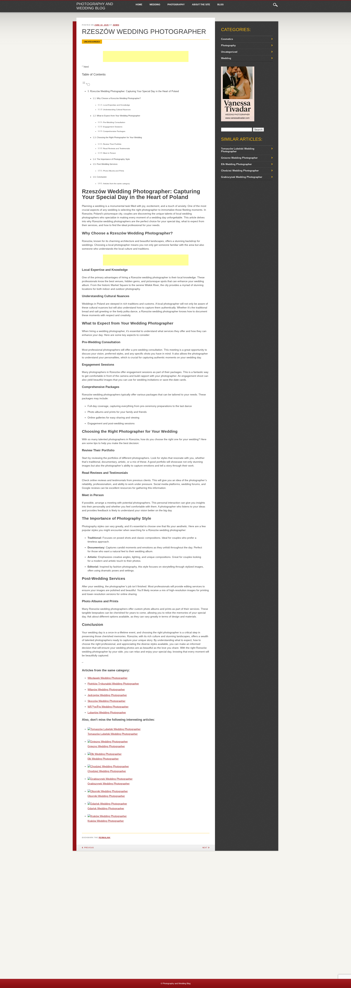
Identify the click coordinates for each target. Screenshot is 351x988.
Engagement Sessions (112, 127)
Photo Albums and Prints (113, 171)
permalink (104, 838)
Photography (176, 4)
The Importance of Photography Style (113, 159)
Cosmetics (227, 39)
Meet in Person (109, 153)
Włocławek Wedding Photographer (107, 677)
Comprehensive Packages (114, 131)
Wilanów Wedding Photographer (106, 689)
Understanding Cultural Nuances (117, 110)
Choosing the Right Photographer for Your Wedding (119, 137)
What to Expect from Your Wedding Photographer (118, 116)
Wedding (155, 4)
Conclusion (102, 177)
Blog (220, 4)
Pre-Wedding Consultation (114, 122)
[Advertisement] (145, 60)
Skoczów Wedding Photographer (106, 700)
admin (116, 25)
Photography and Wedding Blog (94, 6)
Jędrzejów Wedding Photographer (107, 695)
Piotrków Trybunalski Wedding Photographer (113, 683)
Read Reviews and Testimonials (116, 148)
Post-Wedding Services (107, 164)
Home (139, 4)
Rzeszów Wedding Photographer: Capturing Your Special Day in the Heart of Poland (134, 91)
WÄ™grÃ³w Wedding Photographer (108, 706)
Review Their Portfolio (112, 144)
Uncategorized (92, 42)
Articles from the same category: (116, 184)
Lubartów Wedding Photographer (107, 712)
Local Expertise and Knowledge (116, 105)
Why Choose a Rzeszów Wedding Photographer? (119, 98)
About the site (201, 4)
